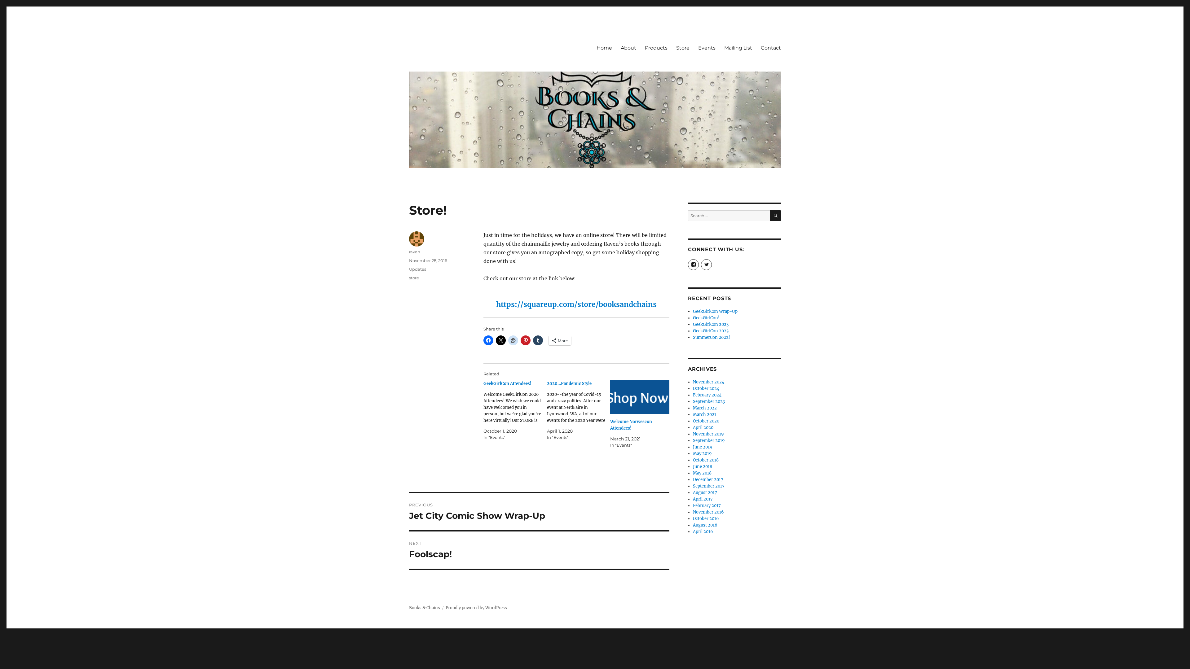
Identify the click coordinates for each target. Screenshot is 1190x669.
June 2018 (702, 466)
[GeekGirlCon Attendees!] (515, 410)
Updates (417, 269)
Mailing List (738, 48)
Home (604, 48)
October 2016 (706, 518)
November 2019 (708, 434)
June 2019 (702, 447)
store (414, 277)
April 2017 (703, 499)
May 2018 (702, 473)
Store (683, 48)
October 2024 (706, 388)
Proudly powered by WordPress (476, 607)
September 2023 (709, 401)
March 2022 (705, 408)
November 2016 (708, 512)
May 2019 (702, 453)
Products (656, 48)
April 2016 (703, 531)
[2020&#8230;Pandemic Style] (578, 410)
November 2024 (708, 382)
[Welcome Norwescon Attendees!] (639, 397)
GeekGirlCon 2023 (711, 324)
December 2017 (708, 479)
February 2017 (707, 505)
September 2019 (709, 440)
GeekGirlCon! (706, 318)
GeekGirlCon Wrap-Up (715, 311)
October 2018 (706, 460)
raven (414, 251)
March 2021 (704, 414)
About (628, 48)
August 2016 (705, 525)
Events (707, 48)
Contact (771, 48)
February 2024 (707, 395)
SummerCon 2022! (711, 337)
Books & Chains (424, 607)
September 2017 (709, 486)
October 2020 (706, 421)
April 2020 (703, 427)
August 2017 (705, 492)
